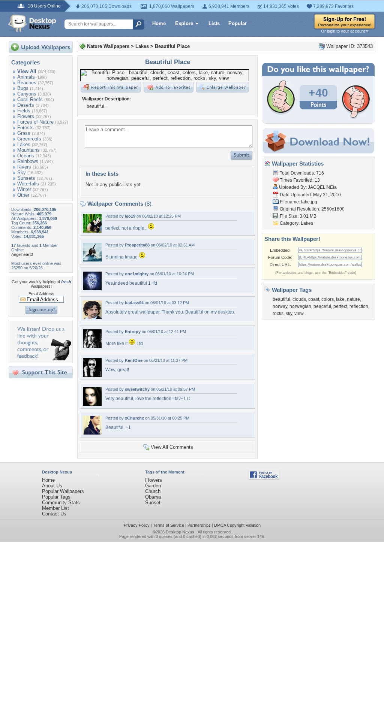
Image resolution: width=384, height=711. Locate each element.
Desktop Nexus (180, 532)
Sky (21, 172)
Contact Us (54, 514)
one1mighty (136, 274)
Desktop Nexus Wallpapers (32, 23)
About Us (52, 485)
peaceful (322, 306)
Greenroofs (29, 139)
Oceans (25, 155)
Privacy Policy (137, 525)
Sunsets (26, 178)
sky (289, 313)
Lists (214, 23)
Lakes (23, 144)
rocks (278, 313)
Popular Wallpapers (63, 491)
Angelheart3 (22, 254)
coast (313, 299)
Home (159, 23)
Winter (24, 189)
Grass (23, 133)
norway (280, 306)
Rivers (24, 167)
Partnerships (199, 525)
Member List (55, 508)
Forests (25, 127)
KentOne (133, 360)
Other (23, 195)
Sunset (152, 502)
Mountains (28, 150)
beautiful (281, 299)
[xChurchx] (92, 433)
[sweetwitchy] (92, 404)
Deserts (25, 105)
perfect (340, 306)
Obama (153, 497)
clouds (299, 299)
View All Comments (172, 447)
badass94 (134, 302)
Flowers (25, 116)
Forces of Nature (35, 122)
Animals (26, 77)
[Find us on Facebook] (264, 478)
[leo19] (92, 231)
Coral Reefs (30, 99)
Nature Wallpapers (108, 46)
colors (327, 299)
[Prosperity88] (92, 260)
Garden (153, 485)
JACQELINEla (322, 187)
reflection (359, 306)
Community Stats (61, 502)
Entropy (133, 331)
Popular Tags (56, 497)
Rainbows (27, 161)
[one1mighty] (92, 288)
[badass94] (92, 317)
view (299, 313)
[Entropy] (92, 346)
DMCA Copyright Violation (237, 525)
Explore (184, 23)
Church (152, 491)
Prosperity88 (137, 245)
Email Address (41, 293)
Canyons (26, 94)
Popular (237, 23)
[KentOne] (92, 375)
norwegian (300, 306)
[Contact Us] (43, 358)
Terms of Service (168, 525)
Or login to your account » (344, 31)
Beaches (26, 82)
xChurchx (134, 418)
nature (353, 299)
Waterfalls (28, 184)
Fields (23, 111)
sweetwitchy (137, 389)
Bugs (22, 88)
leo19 (130, 216)
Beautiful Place (172, 46)
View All (26, 71)
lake (340, 299)
